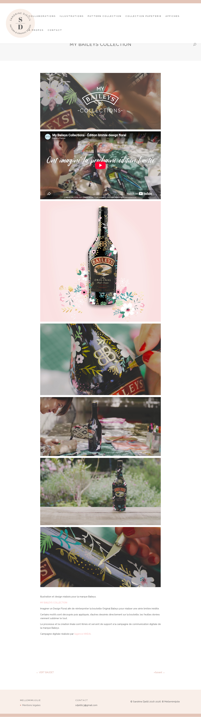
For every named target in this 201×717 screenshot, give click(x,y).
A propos (36, 30)
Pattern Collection (105, 16)
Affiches (173, 16)
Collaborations (42, 16)
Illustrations (72, 16)
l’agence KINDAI (82, 634)
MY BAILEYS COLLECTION (54, 602)
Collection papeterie (143, 16)
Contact (55, 30)
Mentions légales (31, 705)
